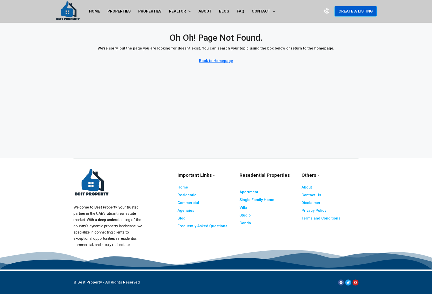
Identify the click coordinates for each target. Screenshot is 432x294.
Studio (245, 215)
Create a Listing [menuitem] (355, 11)
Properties (119, 11)
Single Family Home (257, 200)
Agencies (186, 210)
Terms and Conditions (321, 218)
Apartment (249, 192)
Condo (245, 223)
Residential (188, 195)
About (205, 11)
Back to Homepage (216, 60)
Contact (261, 11)
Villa (243, 207)
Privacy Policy (314, 210)
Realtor (177, 11)
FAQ (240, 11)
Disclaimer (311, 202)
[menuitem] (327, 11)
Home (94, 11)
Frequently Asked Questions (202, 226)
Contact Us (311, 195)
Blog (224, 11)
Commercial (188, 202)
